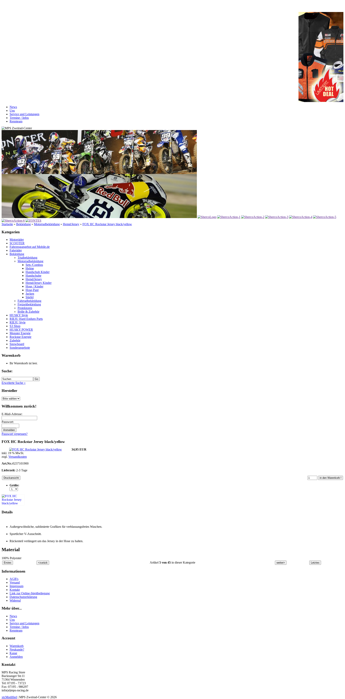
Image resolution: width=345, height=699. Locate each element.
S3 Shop (15, 326)
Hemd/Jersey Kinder (39, 282)
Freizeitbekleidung (29, 304)
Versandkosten (17, 456)
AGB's (14, 579)
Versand (15, 582)
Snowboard (17, 344)
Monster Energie (20, 333)
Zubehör (15, 340)
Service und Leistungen (24, 114)
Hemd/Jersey (71, 224)
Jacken (30, 293)
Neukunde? (17, 649)
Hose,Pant (32, 290)
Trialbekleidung (27, 257)
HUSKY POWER (21, 329)
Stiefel (30, 297)
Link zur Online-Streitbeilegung (30, 593)
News (13, 107)
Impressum (16, 586)
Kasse (13, 653)
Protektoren (25, 308)
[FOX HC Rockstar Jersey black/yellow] (35, 449)
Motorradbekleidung (47, 224)
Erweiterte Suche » (14, 383)
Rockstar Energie (20, 336)
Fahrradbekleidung (29, 300)
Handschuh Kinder (38, 272)
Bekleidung (23, 224)
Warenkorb (17, 646)
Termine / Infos (19, 117)
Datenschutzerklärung (23, 597)
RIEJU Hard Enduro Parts (26, 318)
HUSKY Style (19, 315)
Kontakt (15, 589)
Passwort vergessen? (15, 434)
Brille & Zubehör (28, 311)
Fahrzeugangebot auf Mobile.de (30, 246)
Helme (30, 268)
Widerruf (15, 600)
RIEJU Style (18, 322)
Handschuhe (33, 275)
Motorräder (17, 239)
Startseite (7, 224)
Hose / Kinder (34, 286)
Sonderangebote (20, 347)
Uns (12, 110)
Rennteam (16, 121)
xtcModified (9, 697)
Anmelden (16, 656)
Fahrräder (16, 250)
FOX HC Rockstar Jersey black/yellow (107, 224)
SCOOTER (17, 243)
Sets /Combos (34, 264)
